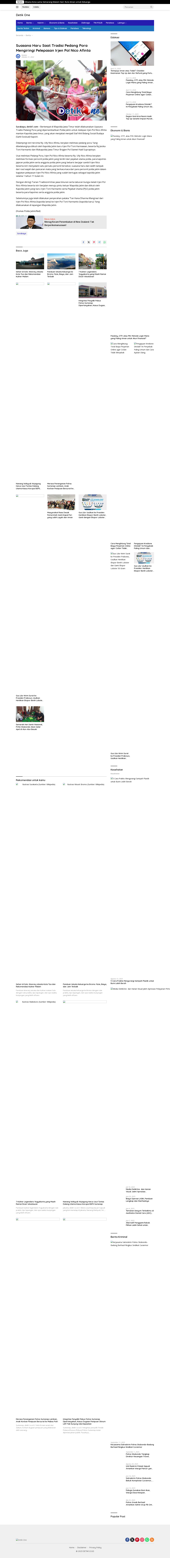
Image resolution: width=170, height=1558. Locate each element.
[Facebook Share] (83, 242)
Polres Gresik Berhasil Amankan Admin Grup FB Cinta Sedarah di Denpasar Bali (139, 1503)
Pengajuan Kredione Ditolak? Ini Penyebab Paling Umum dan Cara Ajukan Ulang (139, 105)
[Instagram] (142, 1540)
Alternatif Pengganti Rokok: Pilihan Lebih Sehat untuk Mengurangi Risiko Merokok (138, 1224)
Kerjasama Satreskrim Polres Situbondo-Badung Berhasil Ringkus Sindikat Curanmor (132, 1445)
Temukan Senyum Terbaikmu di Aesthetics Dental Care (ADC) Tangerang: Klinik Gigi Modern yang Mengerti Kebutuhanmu (140, 1212)
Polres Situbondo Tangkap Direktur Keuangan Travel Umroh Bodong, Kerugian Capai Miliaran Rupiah (137, 1455)
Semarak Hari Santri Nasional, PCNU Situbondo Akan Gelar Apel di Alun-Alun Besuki (29, 727)
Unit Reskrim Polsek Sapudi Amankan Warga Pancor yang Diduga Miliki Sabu (139, 1467)
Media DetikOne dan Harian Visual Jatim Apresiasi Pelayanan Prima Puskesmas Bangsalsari (138, 1190)
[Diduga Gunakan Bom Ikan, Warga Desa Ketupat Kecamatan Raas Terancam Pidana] (117, 1492)
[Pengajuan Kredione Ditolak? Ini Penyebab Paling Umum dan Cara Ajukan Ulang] (117, 106)
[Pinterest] (137, 1540)
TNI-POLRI (98, 23)
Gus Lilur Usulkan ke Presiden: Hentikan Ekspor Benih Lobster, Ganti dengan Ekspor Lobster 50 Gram (92, 515)
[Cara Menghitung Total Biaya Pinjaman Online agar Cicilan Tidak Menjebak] (117, 94)
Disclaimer (81, 1547)
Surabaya (21, 233)
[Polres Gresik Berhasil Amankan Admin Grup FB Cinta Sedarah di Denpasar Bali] (117, 1504)
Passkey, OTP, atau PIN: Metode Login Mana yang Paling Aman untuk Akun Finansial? (140, 81)
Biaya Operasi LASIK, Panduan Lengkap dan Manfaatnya (139, 1199)
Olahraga (85, 23)
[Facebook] (127, 1540)
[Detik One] (21, 1540)
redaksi (24, 55)
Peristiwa (110, 23)
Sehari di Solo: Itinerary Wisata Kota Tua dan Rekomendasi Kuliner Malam (29, 274)
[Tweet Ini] (89, 242)
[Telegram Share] (99, 242)
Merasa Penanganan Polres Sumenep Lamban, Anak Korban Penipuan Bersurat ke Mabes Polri (60, 486)
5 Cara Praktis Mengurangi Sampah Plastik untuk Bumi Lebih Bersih (132, 982)
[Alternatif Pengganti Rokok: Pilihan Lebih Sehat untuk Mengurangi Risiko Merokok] (117, 1225)
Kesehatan (73, 23)
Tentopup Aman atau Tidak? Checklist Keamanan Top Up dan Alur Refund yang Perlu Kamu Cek (131, 72)
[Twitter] (132, 1540)
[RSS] (152, 1540)
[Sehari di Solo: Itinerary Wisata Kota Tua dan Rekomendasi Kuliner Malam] (30, 261)
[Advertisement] (61, 753)
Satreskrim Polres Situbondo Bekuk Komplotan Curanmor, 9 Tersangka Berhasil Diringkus (139, 1479)
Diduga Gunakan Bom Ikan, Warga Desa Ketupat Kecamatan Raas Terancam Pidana (138, 1491)
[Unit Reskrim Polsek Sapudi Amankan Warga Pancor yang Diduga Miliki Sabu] (117, 1468)
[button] (151, 7)
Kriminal (36, 28)
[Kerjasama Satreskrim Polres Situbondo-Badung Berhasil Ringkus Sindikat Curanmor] (132, 1340)
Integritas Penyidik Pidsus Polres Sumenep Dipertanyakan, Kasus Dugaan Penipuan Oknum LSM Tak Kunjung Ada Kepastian (92, 303)
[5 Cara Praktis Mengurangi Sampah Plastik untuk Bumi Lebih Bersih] (132, 876)
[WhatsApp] (147, 1540)
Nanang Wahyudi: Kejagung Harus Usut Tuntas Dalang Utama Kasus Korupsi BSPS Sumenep (28, 486)
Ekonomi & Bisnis (56, 23)
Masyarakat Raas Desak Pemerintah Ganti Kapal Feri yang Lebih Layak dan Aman (60, 514)
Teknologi (86, 28)
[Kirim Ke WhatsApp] (105, 242)
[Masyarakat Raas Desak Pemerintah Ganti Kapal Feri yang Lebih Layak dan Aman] (61, 502)
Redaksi (25, 7)
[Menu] (18, 7)
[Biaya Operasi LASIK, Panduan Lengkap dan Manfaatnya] (117, 1201)
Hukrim (40, 23)
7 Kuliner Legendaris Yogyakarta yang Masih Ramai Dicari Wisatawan (92, 274)
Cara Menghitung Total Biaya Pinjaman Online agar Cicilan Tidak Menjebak (139, 93)
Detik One (23, 15)
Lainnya (121, 23)
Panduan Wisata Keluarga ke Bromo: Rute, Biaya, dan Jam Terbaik (60, 274)
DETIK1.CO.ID (88, 1551)
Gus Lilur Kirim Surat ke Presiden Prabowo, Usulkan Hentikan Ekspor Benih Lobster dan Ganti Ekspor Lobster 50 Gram (29, 698)
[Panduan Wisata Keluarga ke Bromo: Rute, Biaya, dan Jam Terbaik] (61, 261)
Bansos (47, 28)
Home (20, 23)
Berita (29, 23)
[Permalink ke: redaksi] (18, 56)
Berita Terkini (23, 28)
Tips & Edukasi (60, 28)
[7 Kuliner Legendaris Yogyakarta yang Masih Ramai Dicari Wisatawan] (93, 261)
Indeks (36, 7)
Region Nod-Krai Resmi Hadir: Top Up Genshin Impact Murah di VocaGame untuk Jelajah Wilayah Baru (139, 117)
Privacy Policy (95, 1547)
